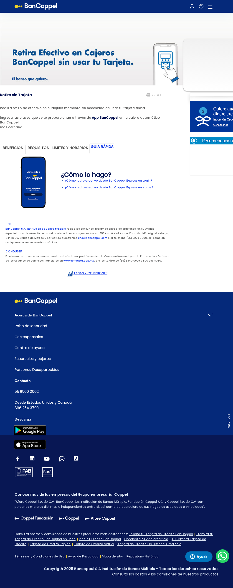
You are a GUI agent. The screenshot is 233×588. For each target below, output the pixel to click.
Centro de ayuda (30, 347)
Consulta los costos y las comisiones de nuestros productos (165, 574)
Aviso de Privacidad (83, 556)
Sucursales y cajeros (33, 358)
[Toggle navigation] (210, 6)
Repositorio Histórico (143, 556)
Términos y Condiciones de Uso (40, 556)
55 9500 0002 (27, 391)
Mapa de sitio (112, 556)
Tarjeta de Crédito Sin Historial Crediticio (149, 544)
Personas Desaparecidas (37, 369)
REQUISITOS (38, 147)
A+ (159, 95)
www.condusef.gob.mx (78, 260)
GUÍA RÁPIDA (102, 146)
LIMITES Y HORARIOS (70, 147)
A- (153, 95)
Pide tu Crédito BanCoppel (100, 539)
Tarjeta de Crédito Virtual (94, 544)
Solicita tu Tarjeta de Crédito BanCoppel (161, 534)
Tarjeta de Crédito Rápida (50, 544)
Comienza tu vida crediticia (146, 539)
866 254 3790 (27, 408)
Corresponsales (29, 336)
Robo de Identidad (31, 326)
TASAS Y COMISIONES (90, 273)
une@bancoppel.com (93, 238)
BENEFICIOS (13, 147)
